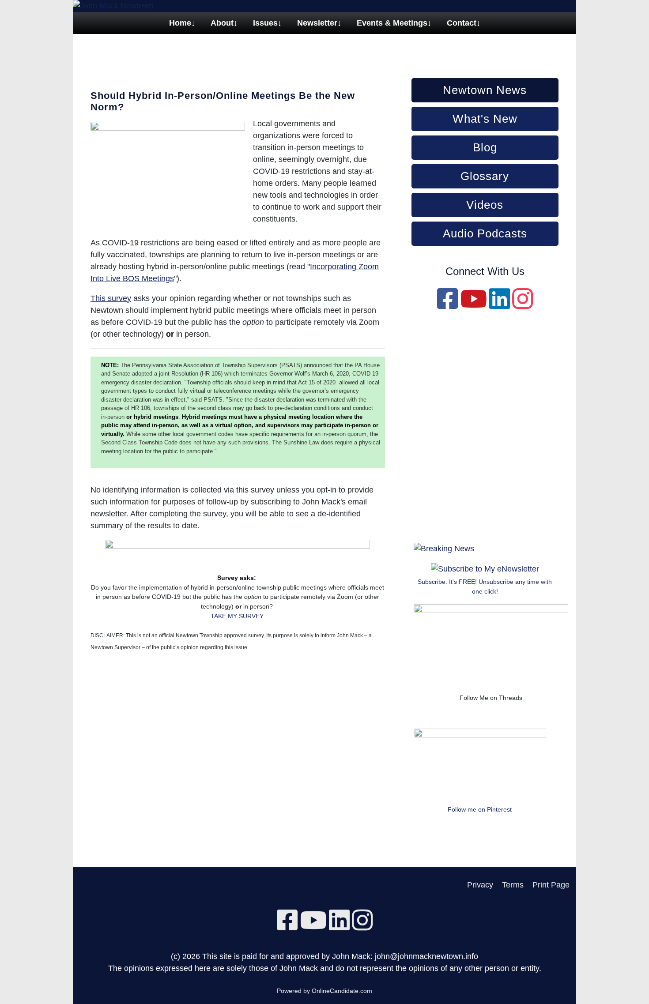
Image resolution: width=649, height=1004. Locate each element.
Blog (485, 147)
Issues (265, 23)
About (222, 23)
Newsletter (317, 23)
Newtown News (485, 90)
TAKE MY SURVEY (237, 616)
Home (180, 23)
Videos (484, 204)
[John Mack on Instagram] (522, 305)
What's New (485, 118)
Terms (513, 884)
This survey (111, 298)
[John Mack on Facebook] (447, 305)
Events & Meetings (392, 23)
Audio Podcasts (485, 233)
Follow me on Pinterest (480, 809)
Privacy (480, 884)
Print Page (551, 884)
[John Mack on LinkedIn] (499, 305)
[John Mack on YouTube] (473, 305)
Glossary (484, 176)
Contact (461, 23)
